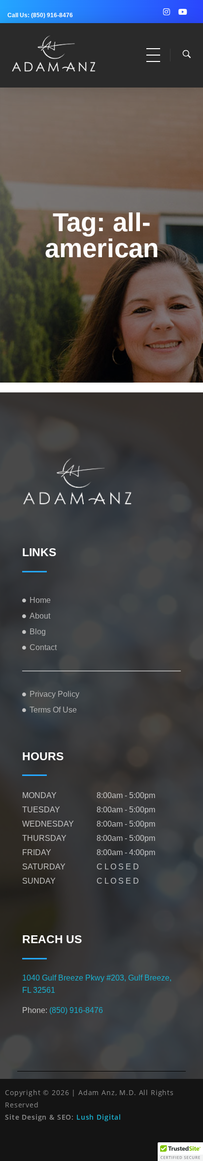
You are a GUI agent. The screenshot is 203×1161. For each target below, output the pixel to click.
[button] (180, 1151)
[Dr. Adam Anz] (62, 53)
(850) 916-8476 (52, 15)
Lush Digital (98, 1117)
